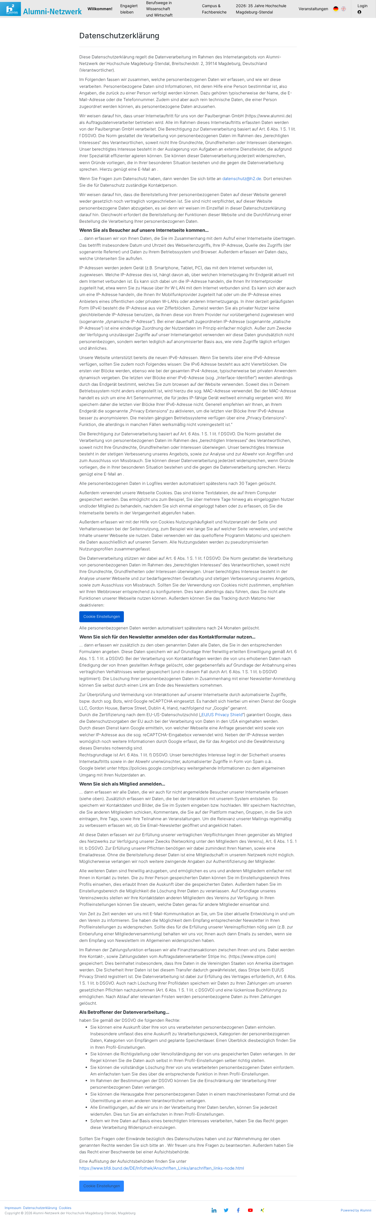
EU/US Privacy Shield (222, 714)
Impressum (13, 1208)
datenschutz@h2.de (241, 178)
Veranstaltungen (313, 8)
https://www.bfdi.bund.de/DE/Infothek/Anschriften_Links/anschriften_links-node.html (161, 1168)
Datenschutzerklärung (40, 1208)
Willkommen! (102, 8)
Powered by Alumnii (356, 1210)
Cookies (65, 1208)
